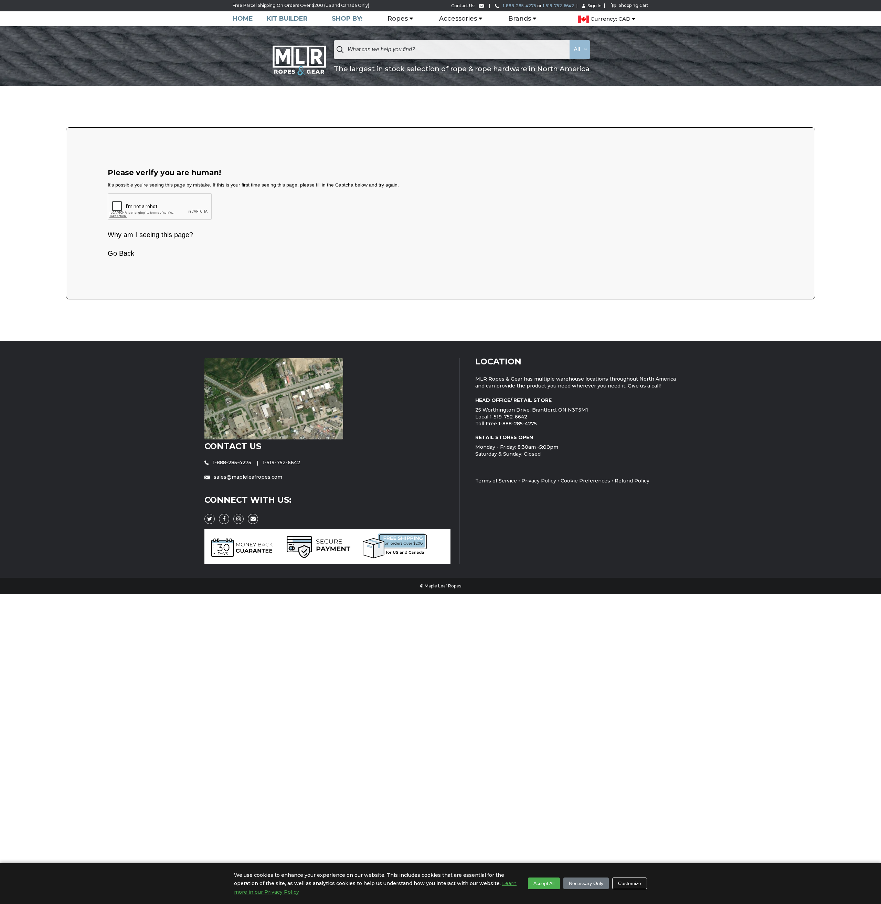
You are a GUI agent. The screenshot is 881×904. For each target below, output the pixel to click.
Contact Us (232, 446)
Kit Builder (287, 18)
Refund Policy (632, 481)
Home (243, 18)
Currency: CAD (609, 19)
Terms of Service (496, 481)
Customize (629, 883)
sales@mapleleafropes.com (247, 477)
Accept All (543, 883)
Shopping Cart (633, 5)
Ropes (398, 18)
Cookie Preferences (585, 481)
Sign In (594, 5)
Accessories (458, 18)
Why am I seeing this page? (150, 234)
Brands (519, 18)
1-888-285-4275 (519, 5)
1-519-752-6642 (558, 5)
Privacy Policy (538, 481)
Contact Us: (463, 5)
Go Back (121, 253)
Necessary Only (586, 883)
